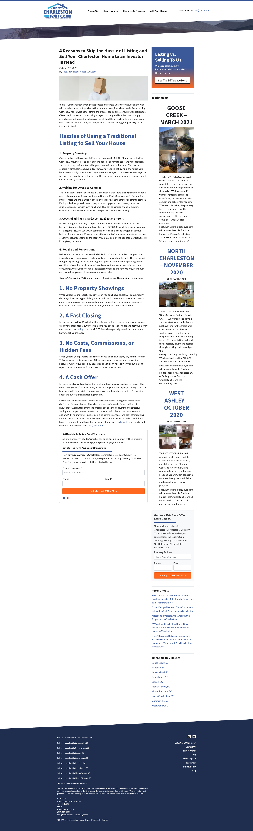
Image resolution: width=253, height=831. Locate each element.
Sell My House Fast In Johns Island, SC (72, 768)
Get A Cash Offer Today (185, 743)
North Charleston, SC (163, 696)
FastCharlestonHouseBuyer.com (79, 71)
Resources (191, 763)
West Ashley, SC (160, 705)
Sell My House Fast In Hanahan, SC (71, 763)
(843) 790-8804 (201, 10)
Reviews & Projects (134, 10)
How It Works (110, 10)
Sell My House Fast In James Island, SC (72, 758)
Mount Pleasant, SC (162, 691)
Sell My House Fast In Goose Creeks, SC (73, 748)
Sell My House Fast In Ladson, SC (70, 753)
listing (80, 329)
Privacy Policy (189, 767)
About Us (93, 10)
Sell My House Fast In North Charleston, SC (75, 738)
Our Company (189, 758)
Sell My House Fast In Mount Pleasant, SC (74, 778)
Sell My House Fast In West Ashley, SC (72, 783)
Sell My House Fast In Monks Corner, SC (73, 773)
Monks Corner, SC (161, 686)
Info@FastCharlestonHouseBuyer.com (73, 815)
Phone (65, 478)
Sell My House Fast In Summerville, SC (72, 743)
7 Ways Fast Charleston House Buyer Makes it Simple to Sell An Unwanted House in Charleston (170, 627)
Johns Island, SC (160, 677)
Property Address (72, 467)
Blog (194, 770)
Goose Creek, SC (160, 662)
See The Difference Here (172, 80)
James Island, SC (160, 672)
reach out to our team (127, 421)
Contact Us (191, 747)
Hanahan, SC (158, 667)
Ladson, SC (157, 681)
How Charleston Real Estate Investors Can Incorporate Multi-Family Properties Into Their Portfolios (173, 599)
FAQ (194, 754)
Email (108, 478)
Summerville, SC (160, 700)
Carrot (105, 820)
